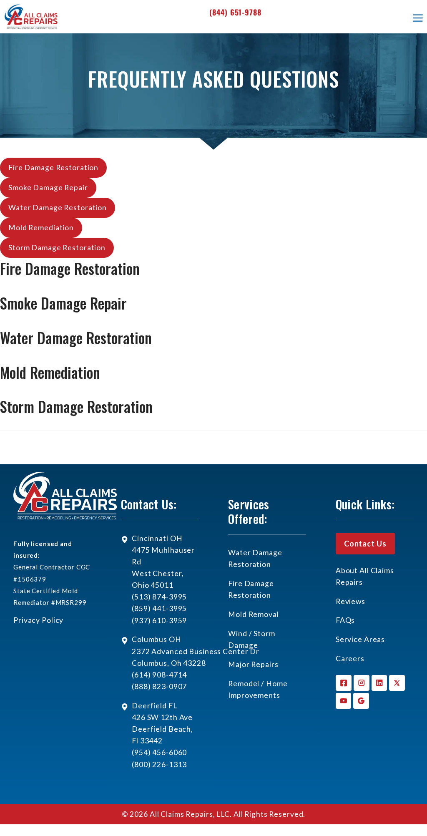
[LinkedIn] (379, 683)
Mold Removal (253, 614)
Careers (350, 658)
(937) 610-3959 (159, 620)
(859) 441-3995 (159, 608)
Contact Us (365, 543)
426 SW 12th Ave (162, 717)
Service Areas (360, 639)
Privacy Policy (38, 620)
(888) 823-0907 (159, 686)
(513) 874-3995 (159, 596)
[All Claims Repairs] (31, 16)
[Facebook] (344, 683)
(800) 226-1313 (159, 764)
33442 (151, 740)
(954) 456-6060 (159, 752)
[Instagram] (361, 683)
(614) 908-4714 (159, 674)
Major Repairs (253, 664)
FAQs (345, 620)
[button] (53, 168)
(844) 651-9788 (235, 12)
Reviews (350, 601)
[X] (397, 683)
